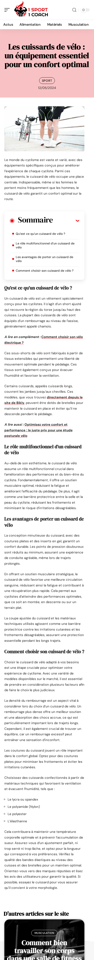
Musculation (44, 933)
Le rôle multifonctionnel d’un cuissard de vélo (45, 245)
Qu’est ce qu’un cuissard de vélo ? (41, 234)
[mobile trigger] (8, 10)
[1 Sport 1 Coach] (31, 10)
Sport (47, 81)
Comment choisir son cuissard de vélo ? (44, 271)
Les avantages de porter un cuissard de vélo (44, 259)
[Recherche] (74, 10)
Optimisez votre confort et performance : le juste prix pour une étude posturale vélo (38, 430)
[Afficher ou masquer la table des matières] (66, 220)
